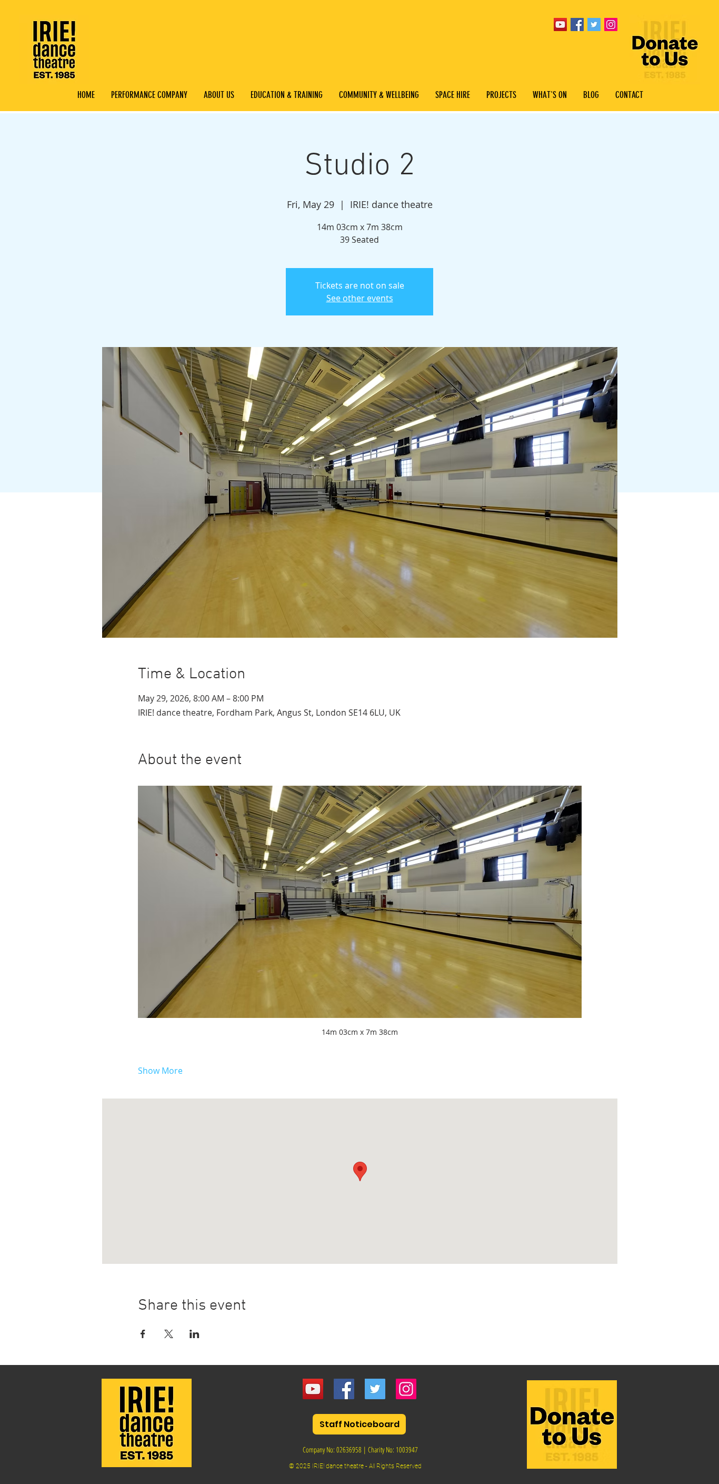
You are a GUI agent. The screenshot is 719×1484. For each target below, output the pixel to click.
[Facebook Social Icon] (577, 24)
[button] (286, 95)
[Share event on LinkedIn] (194, 1334)
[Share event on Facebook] (143, 1334)
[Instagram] (406, 1389)
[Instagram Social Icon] (610, 24)
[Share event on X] (169, 1334)
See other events (359, 298)
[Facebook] (344, 1389)
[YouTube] (560, 24)
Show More (160, 1070)
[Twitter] (375, 1389)
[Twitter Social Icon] (594, 24)
